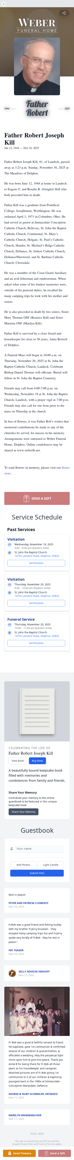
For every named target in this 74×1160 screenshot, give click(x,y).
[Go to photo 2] (36, 1033)
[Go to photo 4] (40, 1033)
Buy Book (37, 760)
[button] (37, 1011)
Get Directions (36, 563)
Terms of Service (46, 1144)
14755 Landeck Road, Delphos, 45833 (37, 556)
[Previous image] (8, 1011)
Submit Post (37, 873)
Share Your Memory (23, 811)
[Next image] (66, 1011)
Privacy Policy (27, 1144)
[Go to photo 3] (38, 1033)
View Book (18, 760)
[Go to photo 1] (34, 1034)
